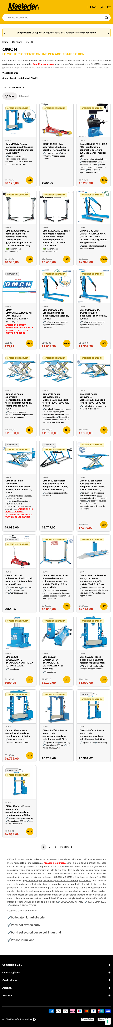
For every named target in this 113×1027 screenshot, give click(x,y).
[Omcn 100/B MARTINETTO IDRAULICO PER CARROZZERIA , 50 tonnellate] (56, 633)
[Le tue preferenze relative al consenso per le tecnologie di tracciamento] (108, 1022)
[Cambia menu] (4, 7)
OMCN (8, 140)
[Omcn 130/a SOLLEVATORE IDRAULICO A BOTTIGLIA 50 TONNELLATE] (19, 633)
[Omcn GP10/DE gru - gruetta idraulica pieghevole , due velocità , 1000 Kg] (93, 286)
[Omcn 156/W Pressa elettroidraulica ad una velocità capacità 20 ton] (93, 633)
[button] (4, 32)
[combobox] (56, 17)
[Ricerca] (106, 17)
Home (5, 42)
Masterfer (14, 1019)
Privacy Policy (87, 1019)
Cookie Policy (104, 1019)
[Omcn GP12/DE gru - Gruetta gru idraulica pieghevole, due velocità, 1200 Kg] (56, 286)
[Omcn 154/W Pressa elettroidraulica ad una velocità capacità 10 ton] (19, 706)
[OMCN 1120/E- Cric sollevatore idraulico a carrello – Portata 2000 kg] (56, 120)
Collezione (17, 42)
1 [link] (43, 847)
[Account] (102, 7)
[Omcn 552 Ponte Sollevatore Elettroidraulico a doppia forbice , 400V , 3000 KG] (93, 370)
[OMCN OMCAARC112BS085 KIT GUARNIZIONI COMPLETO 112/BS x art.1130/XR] (19, 286)
